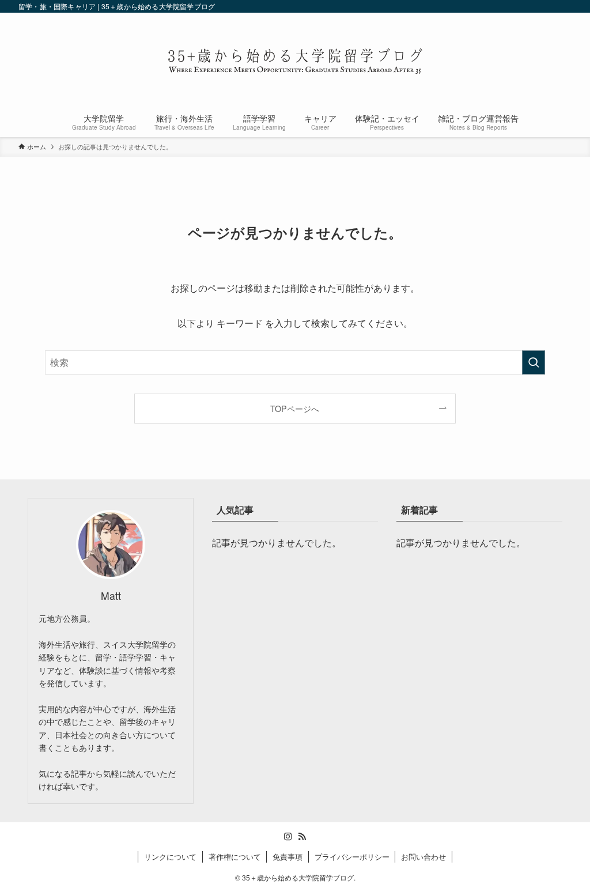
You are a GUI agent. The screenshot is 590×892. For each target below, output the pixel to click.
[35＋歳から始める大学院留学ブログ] (295, 61)
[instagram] (288, 836)
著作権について (235, 856)
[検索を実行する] (533, 362)
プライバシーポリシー (352, 856)
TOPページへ (294, 408)
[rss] (302, 836)
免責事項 (287, 856)
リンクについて (170, 856)
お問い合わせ (423, 856)
